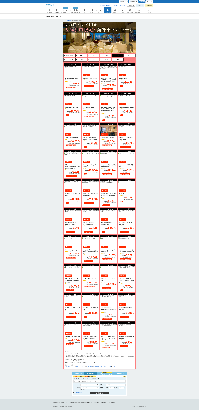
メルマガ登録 (102, 5)
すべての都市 (68, 366)
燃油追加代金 (87, 402)
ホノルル (90, 366)
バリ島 (109, 366)
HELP (125, 376)
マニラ (113, 366)
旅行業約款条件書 (73, 402)
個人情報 (55, 402)
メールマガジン (109, 402)
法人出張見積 (149, 5)
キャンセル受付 (123, 5)
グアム (105, 366)
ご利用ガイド (131, 5)
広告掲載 (62, 402)
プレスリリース (67, 402)
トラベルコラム (140, 5)
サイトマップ (93, 402)
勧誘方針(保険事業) (81, 402)
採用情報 (113, 402)
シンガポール (96, 366)
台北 (77, 366)
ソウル (73, 366)
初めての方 (109, 5)
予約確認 (116, 5)
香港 (101, 366)
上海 (86, 366)
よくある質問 (103, 402)
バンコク (81, 366)
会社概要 (58, 402)
